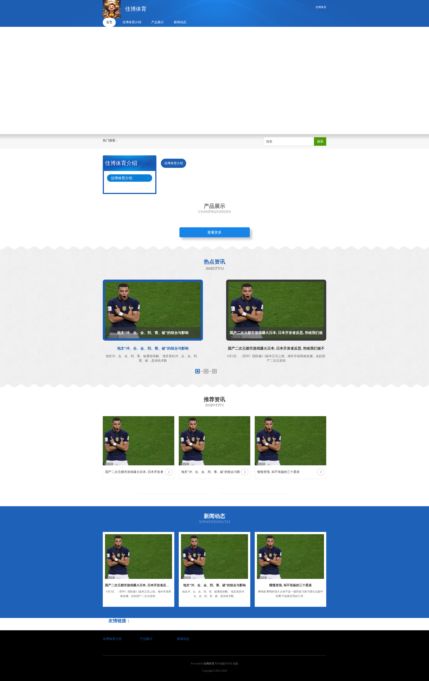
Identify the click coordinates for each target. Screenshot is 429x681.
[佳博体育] (112, 9)
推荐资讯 (214, 399)
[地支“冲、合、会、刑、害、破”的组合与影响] (214, 556)
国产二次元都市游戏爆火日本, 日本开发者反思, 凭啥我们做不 (147, 585)
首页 (109, 22)
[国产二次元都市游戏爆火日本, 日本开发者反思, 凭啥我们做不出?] (138, 556)
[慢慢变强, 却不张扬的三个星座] (290, 556)
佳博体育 (320, 7)
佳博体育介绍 (131, 22)
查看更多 (214, 232)
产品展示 (157, 22)
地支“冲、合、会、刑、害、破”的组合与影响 (214, 585)
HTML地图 (231, 663)
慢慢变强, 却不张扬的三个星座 (290, 585)
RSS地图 (220, 663)
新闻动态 (180, 22)
